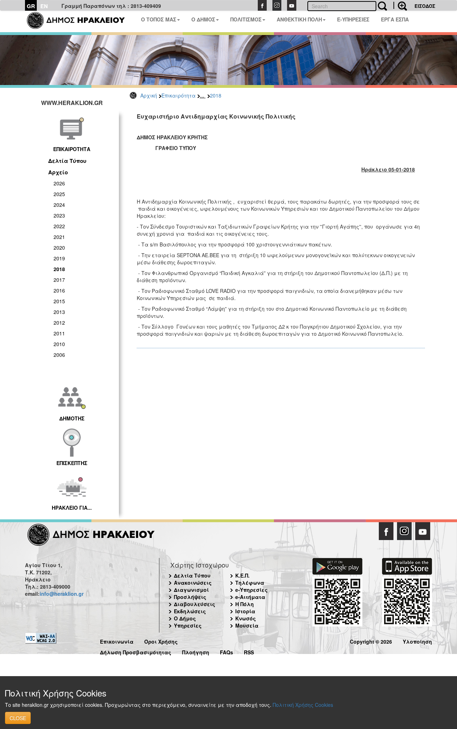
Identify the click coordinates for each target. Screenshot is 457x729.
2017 (59, 279)
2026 (59, 183)
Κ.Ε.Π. (242, 575)
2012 (59, 322)
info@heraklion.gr (62, 593)
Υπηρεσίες (188, 625)
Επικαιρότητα (178, 95)
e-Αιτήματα (250, 596)
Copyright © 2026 (371, 640)
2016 (59, 290)
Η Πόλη (244, 604)
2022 (59, 226)
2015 (59, 301)
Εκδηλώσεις (190, 611)
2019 (59, 258)
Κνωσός (245, 618)
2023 (59, 215)
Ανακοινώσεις (193, 582)
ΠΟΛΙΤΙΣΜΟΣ (246, 19)
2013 (59, 311)
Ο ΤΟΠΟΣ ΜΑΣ (158, 19)
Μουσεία (246, 625)
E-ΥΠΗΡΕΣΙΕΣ (353, 19)
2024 (59, 204)
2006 (59, 354)
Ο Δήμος (185, 618)
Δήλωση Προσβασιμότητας (135, 651)
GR (31, 6)
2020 (59, 247)
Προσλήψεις (190, 596)
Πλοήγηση (195, 651)
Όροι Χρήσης (161, 640)
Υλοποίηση (417, 640)
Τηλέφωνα (249, 582)
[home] (80, 21)
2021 (59, 236)
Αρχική (148, 95)
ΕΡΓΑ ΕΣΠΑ (395, 19)
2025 (59, 194)
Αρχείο (58, 172)
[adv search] (400, 5)
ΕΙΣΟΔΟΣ (425, 6)
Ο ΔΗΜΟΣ (203, 19)
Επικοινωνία (117, 640)
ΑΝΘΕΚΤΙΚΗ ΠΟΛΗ (299, 19)
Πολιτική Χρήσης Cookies (303, 704)
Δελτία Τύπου (67, 161)
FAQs (226, 651)
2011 (59, 333)
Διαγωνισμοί (191, 589)
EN (44, 6)
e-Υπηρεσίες (251, 589)
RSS (249, 651)
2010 (59, 344)
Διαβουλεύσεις (194, 604)
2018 (215, 95)
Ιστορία (245, 611)
